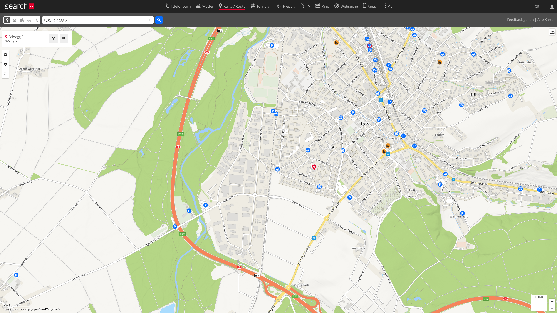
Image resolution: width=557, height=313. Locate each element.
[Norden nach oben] (552, 40)
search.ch (12, 309)
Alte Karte (545, 19)
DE (537, 6)
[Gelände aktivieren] (552, 32)
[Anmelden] (552, 6)
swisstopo (25, 309)
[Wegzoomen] (552, 308)
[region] (278, 170)
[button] (314, 167)
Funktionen (5, 73)
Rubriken (5, 54)
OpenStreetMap (41, 309)
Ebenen (5, 64)
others (56, 309)
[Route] (53, 38)
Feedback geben (520, 19)
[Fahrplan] (64, 38)
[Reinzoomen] (552, 302)
